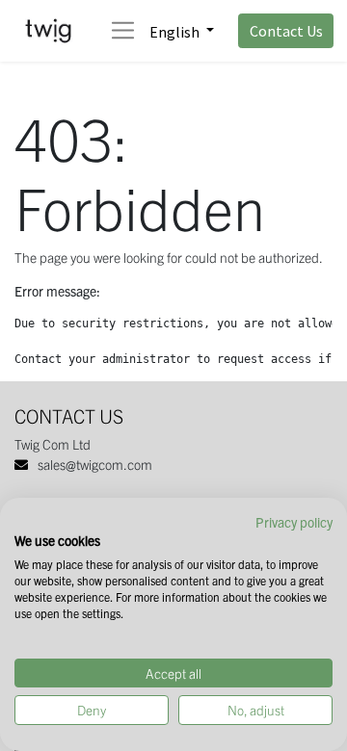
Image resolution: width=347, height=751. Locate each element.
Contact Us (286, 30)
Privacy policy (294, 522)
